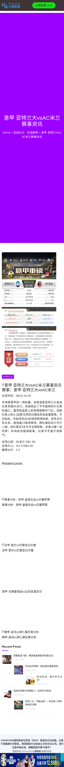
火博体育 (37, 751)
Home (6, 132)
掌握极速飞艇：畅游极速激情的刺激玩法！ (34, 655)
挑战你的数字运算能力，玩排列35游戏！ (33, 690)
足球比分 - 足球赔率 (25, 132)
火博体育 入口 (44, 5)
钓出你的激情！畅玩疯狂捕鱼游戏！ (42, 666)
